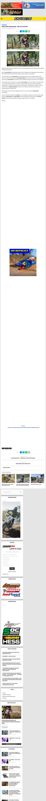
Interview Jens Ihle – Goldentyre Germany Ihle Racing (23, 458)
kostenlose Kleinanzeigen (9, 565)
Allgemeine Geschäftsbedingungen (8, 696)
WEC (10, 448)
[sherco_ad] (23, 262)
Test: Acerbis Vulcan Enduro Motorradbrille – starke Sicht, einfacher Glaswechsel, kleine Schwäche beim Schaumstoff (11, 679)
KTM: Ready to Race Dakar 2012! (23, 464)
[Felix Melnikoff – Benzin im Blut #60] (5, 740)
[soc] (11, 635)
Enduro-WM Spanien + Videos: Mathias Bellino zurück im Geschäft (7, 485)
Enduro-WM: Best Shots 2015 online (36, 484)
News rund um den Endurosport (10, 554)
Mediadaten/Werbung (6, 694)
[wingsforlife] (11, 626)
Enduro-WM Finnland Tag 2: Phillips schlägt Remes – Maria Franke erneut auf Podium (22, 485)
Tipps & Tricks (6, 559)
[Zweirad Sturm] (11, 588)
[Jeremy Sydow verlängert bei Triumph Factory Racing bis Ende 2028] (5, 732)
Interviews (6, 562)
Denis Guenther (5, 28)
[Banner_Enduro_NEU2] (34, 3)
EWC (3, 448)
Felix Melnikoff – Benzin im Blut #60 (14, 739)
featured (6, 448)
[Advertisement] (23, 437)
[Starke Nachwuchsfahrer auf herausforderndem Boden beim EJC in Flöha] (11, 712)
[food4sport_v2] (11, 596)
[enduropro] (11, 592)
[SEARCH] (20, 492)
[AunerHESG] (11, 644)
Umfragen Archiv (5, 574)
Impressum (4, 698)
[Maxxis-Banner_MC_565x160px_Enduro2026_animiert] (12, 3)
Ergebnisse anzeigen (12, 571)
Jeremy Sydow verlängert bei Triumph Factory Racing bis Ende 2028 (15, 732)
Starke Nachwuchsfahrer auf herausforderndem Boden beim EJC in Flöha (11, 722)
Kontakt (3, 692)
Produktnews (6, 557)
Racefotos (6, 564)
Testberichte (6, 560)
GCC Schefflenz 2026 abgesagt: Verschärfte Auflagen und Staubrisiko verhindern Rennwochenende (14, 784)
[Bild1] (12, 9)
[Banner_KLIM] (11, 537)
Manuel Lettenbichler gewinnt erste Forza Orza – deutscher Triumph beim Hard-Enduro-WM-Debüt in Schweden (15, 775)
